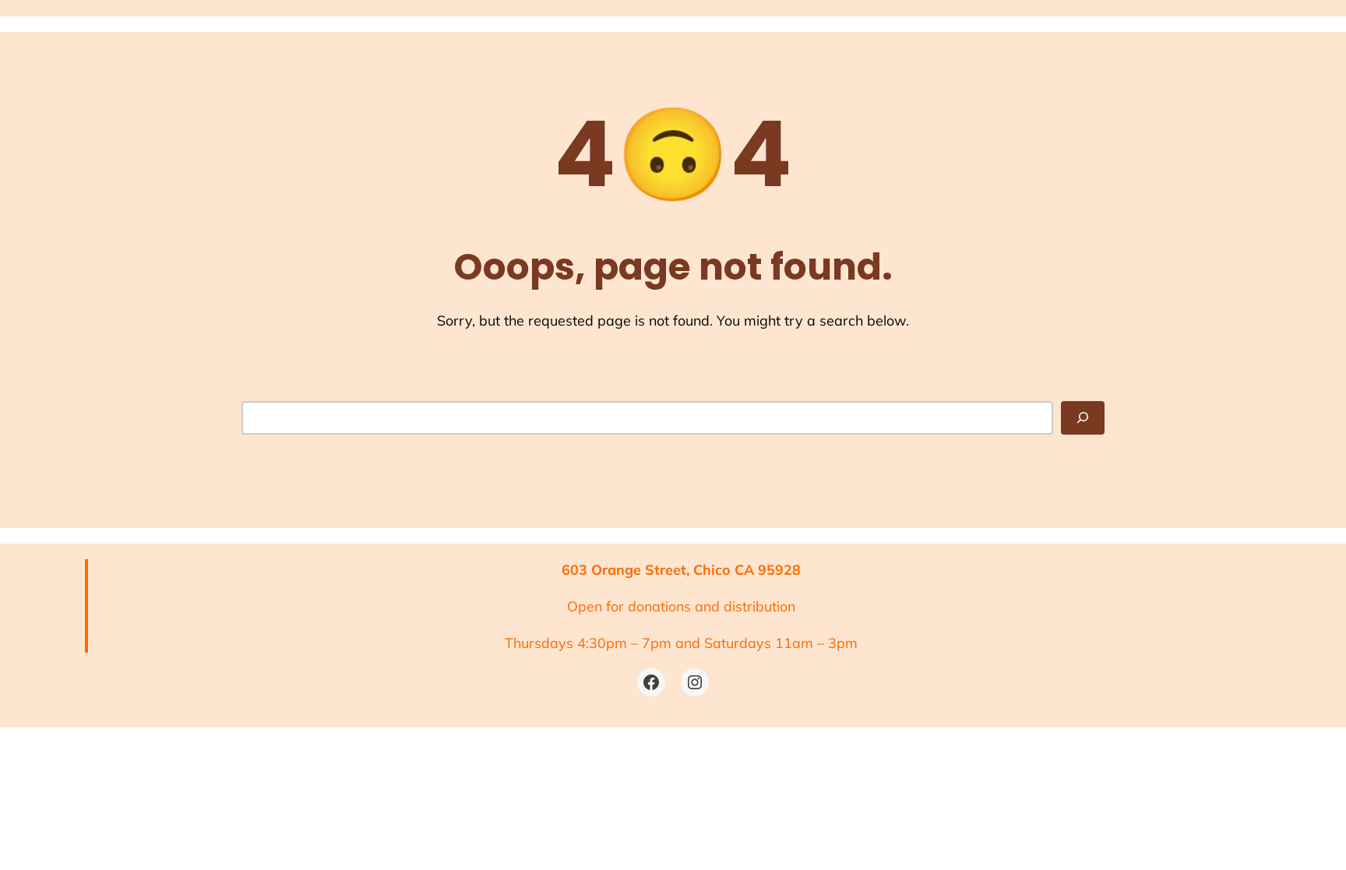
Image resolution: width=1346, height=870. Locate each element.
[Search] (1083, 418)
